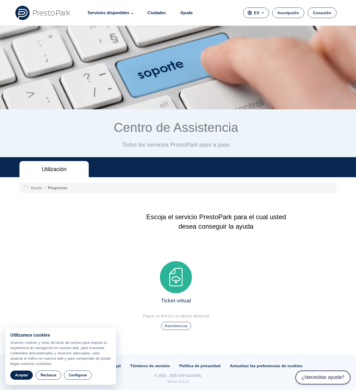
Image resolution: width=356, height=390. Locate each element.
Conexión (322, 13)
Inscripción (288, 13)
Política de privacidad (200, 366)
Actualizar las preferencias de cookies (266, 366)
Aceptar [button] (21, 375)
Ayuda (186, 12)
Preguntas (124, 169)
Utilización (54, 169)
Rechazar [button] (48, 375)
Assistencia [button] (176, 326)
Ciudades (156, 12)
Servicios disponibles (108, 12)
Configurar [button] (78, 375)
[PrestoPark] (42, 13)
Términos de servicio (150, 366)
